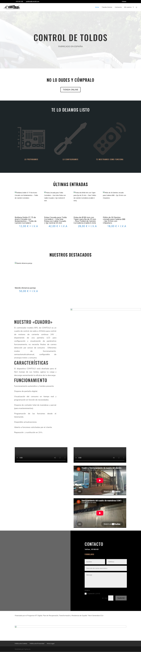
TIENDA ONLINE (70, 89)
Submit (121, 598)
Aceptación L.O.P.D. (94, 593)
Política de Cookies (21, 643)
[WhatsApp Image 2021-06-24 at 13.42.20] (105, 310)
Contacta (118, 7)
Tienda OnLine (107, 7)
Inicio (97, 7)
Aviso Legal (50, 643)
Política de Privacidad (37, 643)
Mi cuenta (128, 7)
